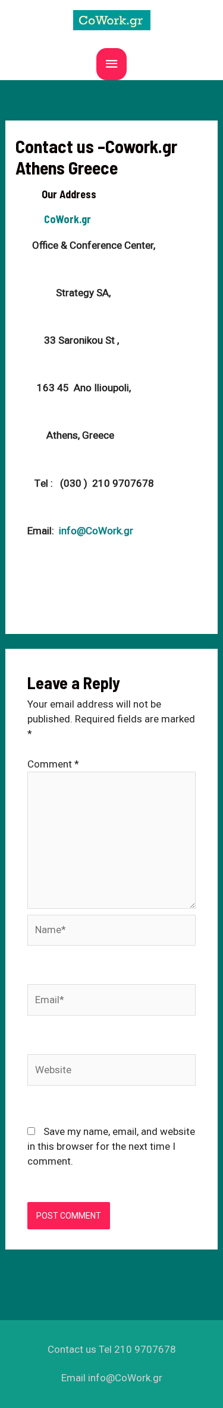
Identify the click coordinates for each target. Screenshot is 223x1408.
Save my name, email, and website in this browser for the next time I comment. (111, 1146)
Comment (53, 764)
